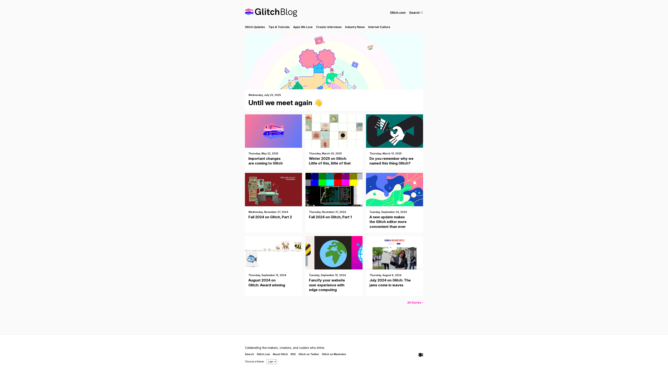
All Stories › (415, 302)
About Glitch (280, 354)
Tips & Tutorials (279, 27)
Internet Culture (379, 27)
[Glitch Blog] (271, 12)
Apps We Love (303, 27)
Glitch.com (398, 12)
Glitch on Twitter (309, 354)
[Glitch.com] (420, 355)
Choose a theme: (254, 361)
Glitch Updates (255, 27)
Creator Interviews (329, 27)
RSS (293, 354)
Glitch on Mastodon (334, 354)
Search (414, 12)
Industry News (355, 27)
